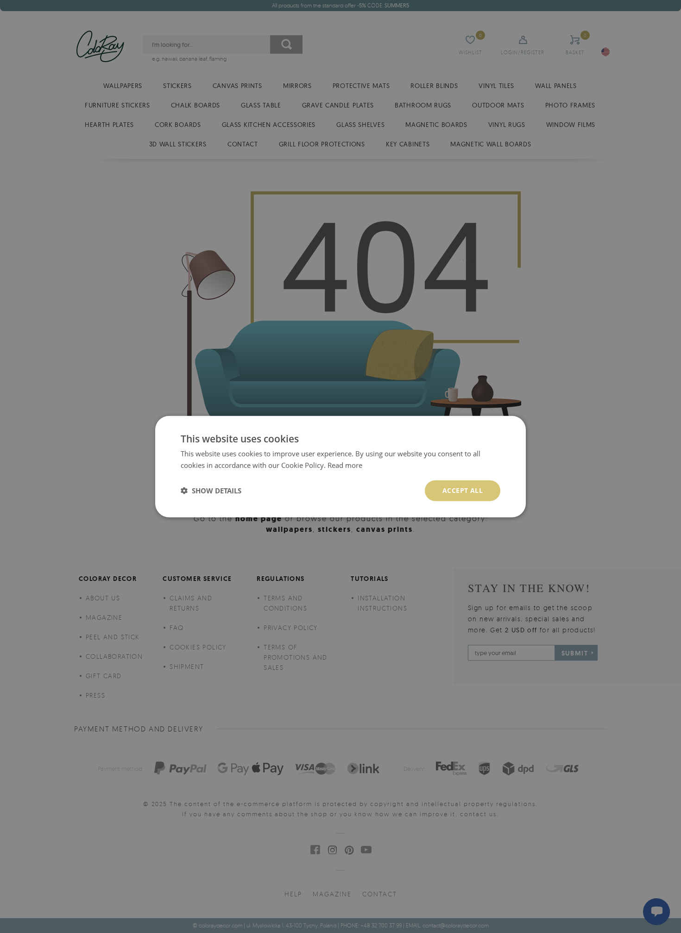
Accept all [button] (462, 490)
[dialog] (340, 466)
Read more (345, 465)
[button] (211, 490)
